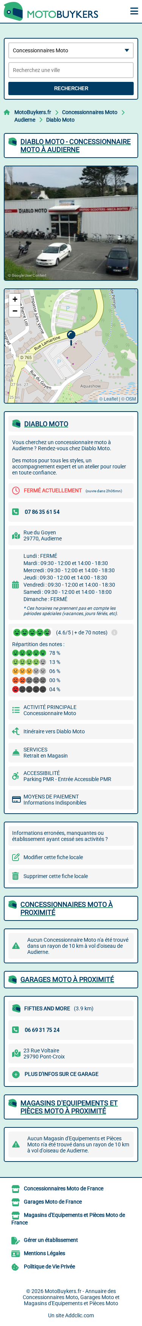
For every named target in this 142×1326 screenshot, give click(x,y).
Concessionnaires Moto (89, 112)
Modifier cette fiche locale (53, 857)
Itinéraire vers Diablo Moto (54, 731)
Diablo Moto (60, 120)
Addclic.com (79, 1315)
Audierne (24, 120)
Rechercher (71, 88)
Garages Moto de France (53, 1202)
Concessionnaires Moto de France (63, 1188)
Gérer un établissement (51, 1240)
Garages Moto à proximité (67, 979)
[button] (71, 338)
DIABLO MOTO (46, 424)
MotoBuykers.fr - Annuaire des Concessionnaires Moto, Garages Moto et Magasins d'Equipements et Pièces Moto (71, 1297)
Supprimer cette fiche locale (55, 876)
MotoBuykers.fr (32, 112)
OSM (131, 398)
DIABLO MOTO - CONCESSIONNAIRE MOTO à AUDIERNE (75, 145)
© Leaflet (108, 398)
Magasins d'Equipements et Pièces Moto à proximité (69, 1107)
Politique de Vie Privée (49, 1266)
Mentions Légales (44, 1253)
